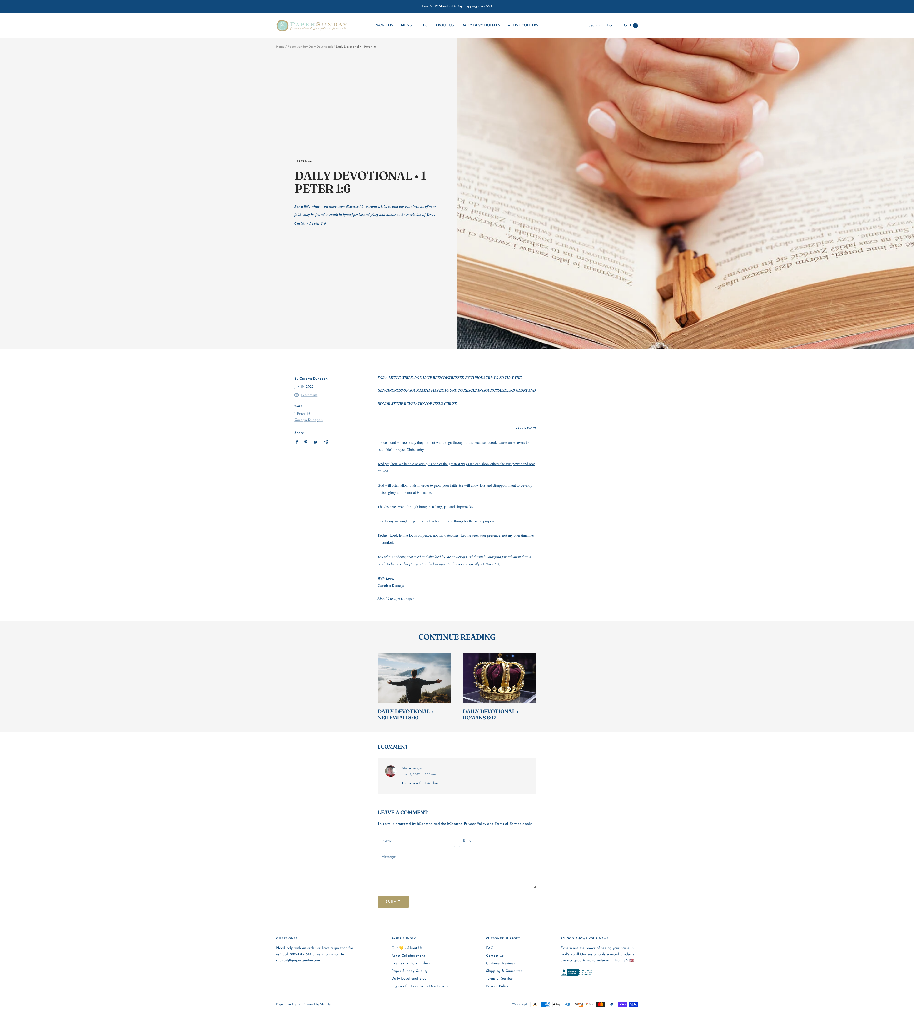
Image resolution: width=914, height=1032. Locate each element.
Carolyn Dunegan (308, 420)
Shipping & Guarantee (504, 971)
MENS (406, 25)
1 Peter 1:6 (303, 161)
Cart (630, 25)
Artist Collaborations (408, 956)
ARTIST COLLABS (523, 25)
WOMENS (384, 25)
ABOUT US (444, 25)
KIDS (423, 25)
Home (280, 46)
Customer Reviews (500, 963)
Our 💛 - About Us (407, 948)
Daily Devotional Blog (409, 979)
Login (611, 25)
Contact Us (495, 956)
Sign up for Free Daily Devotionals (420, 986)
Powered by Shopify (317, 1004)
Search (594, 25)
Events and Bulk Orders (411, 963)
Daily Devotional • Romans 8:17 (490, 714)
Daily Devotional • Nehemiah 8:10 (405, 714)
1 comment (309, 395)
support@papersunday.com (298, 960)
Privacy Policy (475, 824)
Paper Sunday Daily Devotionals (310, 46)
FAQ (490, 948)
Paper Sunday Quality (409, 971)
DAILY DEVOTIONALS (481, 25)
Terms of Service (508, 824)
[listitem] (297, 442)
